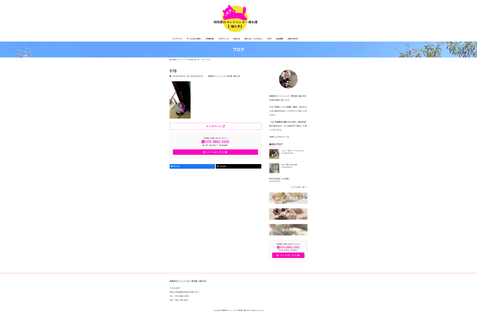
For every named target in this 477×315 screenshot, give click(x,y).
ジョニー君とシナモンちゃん (292, 151)
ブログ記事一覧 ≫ (299, 187)
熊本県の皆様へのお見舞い (279, 179)
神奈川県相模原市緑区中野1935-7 (185, 292)
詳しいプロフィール (280, 137)
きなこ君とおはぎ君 (289, 165)
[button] (215, 126)
